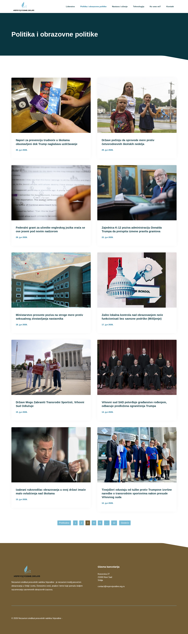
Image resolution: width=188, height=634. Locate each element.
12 (114, 523)
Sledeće (125, 523)
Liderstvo (70, 6)
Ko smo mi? (155, 6)
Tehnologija (138, 6)
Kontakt (170, 6)
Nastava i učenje (120, 6)
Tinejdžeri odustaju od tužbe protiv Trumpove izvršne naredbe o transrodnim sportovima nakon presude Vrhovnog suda (137, 493)
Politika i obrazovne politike (93, 6)
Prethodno (64, 523)
